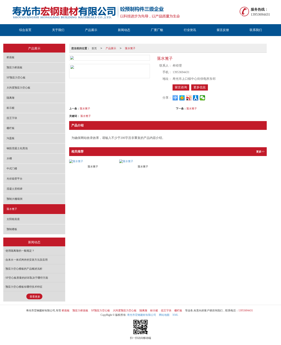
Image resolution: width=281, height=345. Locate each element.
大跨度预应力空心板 (18, 87)
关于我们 (58, 30)
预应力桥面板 (14, 67)
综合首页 (25, 30)
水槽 (9, 158)
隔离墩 (10, 97)
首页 (94, 48)
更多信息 (199, 87)
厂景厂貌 (157, 30)
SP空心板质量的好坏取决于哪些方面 (26, 277)
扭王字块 (12, 118)
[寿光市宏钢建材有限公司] (103, 12)
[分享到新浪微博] (189, 97)
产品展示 (91, 30)
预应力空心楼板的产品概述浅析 (23, 268)
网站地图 (164, 314)
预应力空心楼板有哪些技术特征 (23, 286)
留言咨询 (181, 87)
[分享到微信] (202, 97)
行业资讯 (190, 30)
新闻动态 (124, 30)
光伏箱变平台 (14, 178)
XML (175, 314)
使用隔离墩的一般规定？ (19, 250)
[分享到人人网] (195, 97)
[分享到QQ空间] (182, 97)
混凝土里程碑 (14, 188)
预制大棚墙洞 (14, 198)
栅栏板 (10, 128)
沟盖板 (10, 138)
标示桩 (10, 107)
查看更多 (35, 296)
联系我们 (256, 30)
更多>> (260, 151)
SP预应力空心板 (16, 77)
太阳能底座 (13, 219)
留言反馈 (223, 30)
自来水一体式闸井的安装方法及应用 (26, 259)
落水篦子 (130, 48)
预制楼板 (12, 229)
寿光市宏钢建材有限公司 (141, 314)
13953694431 (245, 310)
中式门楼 (12, 168)
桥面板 (10, 57)
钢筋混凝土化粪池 (17, 148)
